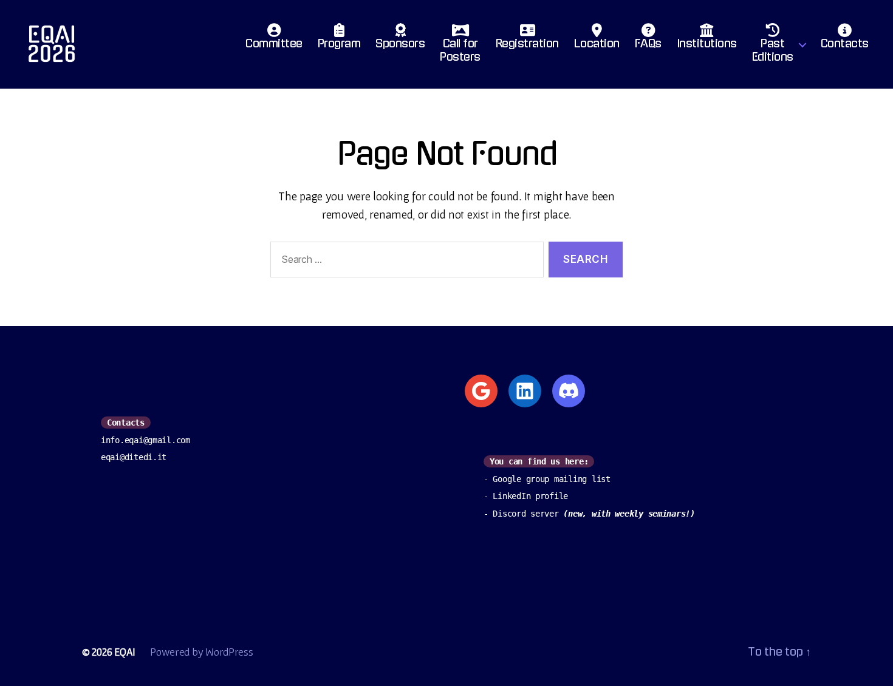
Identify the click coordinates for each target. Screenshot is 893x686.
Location (597, 43)
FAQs (648, 43)
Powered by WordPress (201, 651)
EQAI (124, 651)
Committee (274, 43)
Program (339, 43)
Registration (527, 43)
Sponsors (400, 43)
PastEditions (772, 50)
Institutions (707, 43)
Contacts (845, 43)
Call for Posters (460, 50)
